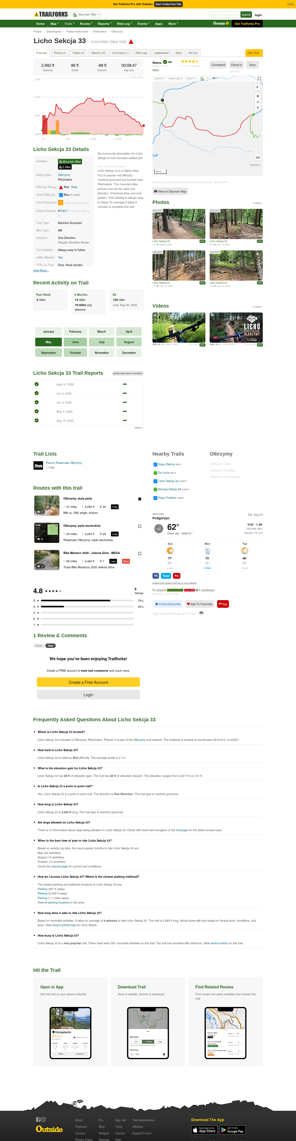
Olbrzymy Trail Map (223, 470)
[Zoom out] (258, 102)
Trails (68, 23)
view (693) (234, 71)
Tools (118, 1126)
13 (42, 566)
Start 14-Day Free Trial (168, 4)
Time (50, 646)
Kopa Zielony (166, 464)
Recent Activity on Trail (61, 282)
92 (42, 538)
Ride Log (123, 23)
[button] (70, 1021)
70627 (64, 211)
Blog (102, 1126)
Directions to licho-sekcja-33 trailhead (174, 182)
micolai (160, 590)
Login (88, 695)
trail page (182, 830)
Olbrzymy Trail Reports (225, 477)
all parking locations (57, 902)
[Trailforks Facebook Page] (38, 1119)
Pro (101, 1120)
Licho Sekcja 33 (161, 241)
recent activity (219, 943)
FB (155, 576)
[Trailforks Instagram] (43, 1119)
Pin (177, 576)
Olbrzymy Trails (220, 464)
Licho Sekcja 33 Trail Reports (68, 373)
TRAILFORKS (175, 590)
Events (142, 23)
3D (258, 157)
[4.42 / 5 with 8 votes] (190, 61)
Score (39, 645)
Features (81, 1126)
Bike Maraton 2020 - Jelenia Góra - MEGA (91, 553)
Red (70, 187)
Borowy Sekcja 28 (169, 489)
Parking (42, 889)
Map (54, 23)
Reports (103, 23)
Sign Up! (120, 1120)
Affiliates (137, 1126)
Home (40, 23)
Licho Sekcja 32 (168, 481)
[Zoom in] (258, 96)
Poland (189, 590)
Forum (142, 1133)
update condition (127, 373)
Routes (85, 23)
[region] (207, 125)
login (258, 15)
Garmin (120, 1133)
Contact (80, 1133)
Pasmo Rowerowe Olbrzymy (64, 463)
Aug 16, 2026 (161, 65)
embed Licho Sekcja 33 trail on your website (174, 582)
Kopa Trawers (167, 498)
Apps (158, 23)
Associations (143, 1120)
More (172, 23)
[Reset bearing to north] (258, 108)
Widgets (104, 1133)
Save (252, 65)
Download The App (207, 1119)
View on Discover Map (171, 191)
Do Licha (164, 473)
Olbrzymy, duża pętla (77, 498)
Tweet (166, 576)
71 (42, 511)
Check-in (236, 65)
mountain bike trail (109, 41)
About (79, 1120)
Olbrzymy (64, 175)
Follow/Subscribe (169, 604)
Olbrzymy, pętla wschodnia (81, 526)
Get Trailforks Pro (247, 23)
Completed (218, 65)
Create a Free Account (88, 682)
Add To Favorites (201, 604)
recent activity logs (64, 925)
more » (139, 427)
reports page (59, 866)
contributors (207, 590)
